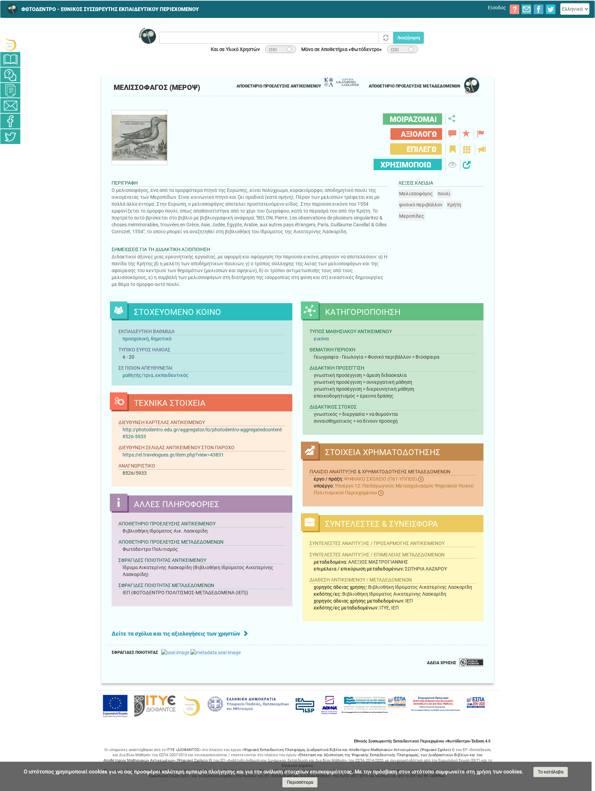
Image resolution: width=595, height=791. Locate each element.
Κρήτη (454, 204)
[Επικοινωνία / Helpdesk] (10, 105)
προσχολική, (136, 338)
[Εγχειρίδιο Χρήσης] (10, 59)
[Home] (10, 8)
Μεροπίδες (411, 216)
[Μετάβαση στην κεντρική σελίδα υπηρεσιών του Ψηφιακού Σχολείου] (10, 44)
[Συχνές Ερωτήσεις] (10, 75)
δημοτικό (161, 338)
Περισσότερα (300, 782)
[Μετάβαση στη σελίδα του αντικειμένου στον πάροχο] (139, 163)
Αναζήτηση (408, 37)
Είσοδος (497, 7)
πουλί (444, 193)
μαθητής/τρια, (139, 375)
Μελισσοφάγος (416, 193)
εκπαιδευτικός (172, 375)
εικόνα (321, 338)
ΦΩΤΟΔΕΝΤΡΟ (110, 9)
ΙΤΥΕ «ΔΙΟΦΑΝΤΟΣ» (184, 750)
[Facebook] (10, 121)
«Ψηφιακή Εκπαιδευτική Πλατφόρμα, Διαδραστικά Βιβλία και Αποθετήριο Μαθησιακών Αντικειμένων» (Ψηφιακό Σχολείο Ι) (348, 750)
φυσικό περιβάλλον (420, 204)
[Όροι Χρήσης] (10, 90)
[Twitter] (10, 136)
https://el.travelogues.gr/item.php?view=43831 (173, 455)
